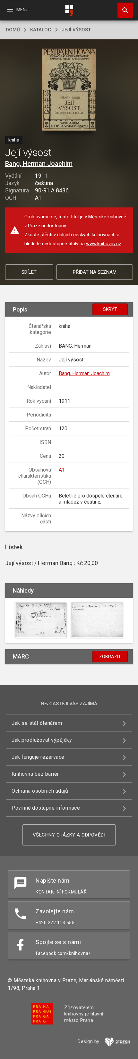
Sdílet (29, 272)
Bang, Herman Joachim (39, 163)
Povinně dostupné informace (46, 808)
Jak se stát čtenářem (37, 723)
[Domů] (69, 10)
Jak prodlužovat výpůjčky (42, 740)
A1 (62, 470)
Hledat (123, 10)
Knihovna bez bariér (35, 774)
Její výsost (76, 30)
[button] (69, 90)
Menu (17, 9)
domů (13, 30)
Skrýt (110, 309)
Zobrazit (110, 656)
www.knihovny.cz (103, 244)
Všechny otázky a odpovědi (69, 835)
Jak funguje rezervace (38, 757)
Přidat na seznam (94, 272)
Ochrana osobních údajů (40, 791)
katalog (40, 30)
